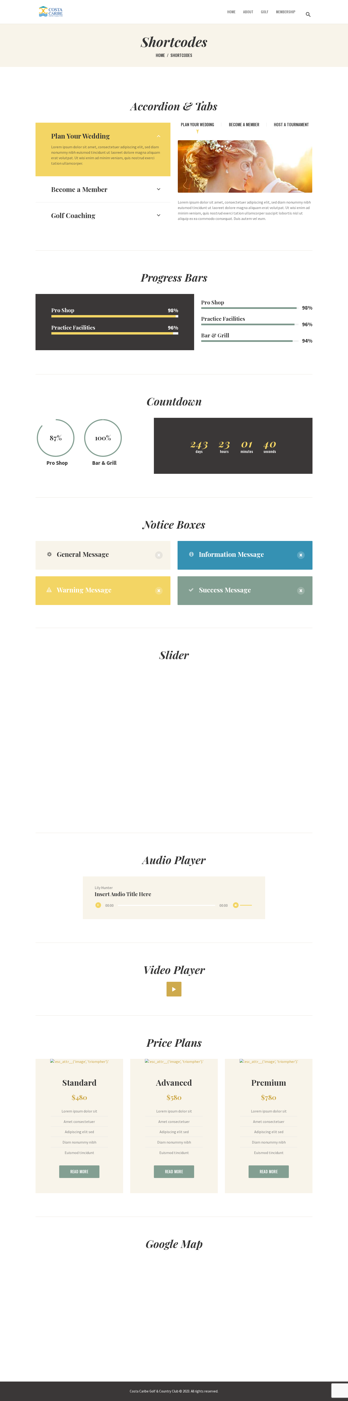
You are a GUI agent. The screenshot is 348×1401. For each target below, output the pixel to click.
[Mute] (237, 906)
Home (160, 55)
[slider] (246, 902)
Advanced (174, 1082)
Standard (79, 1082)
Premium (268, 1082)
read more (79, 1171)
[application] (174, 905)
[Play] (99, 906)
